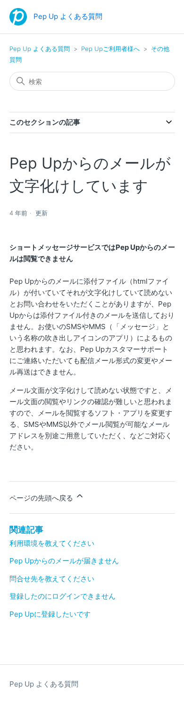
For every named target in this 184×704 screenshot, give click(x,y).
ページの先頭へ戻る (42, 497)
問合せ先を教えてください (51, 578)
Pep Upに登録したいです (50, 614)
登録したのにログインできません (62, 596)
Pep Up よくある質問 (39, 48)
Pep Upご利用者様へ (110, 48)
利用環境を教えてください (51, 543)
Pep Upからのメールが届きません (64, 560)
